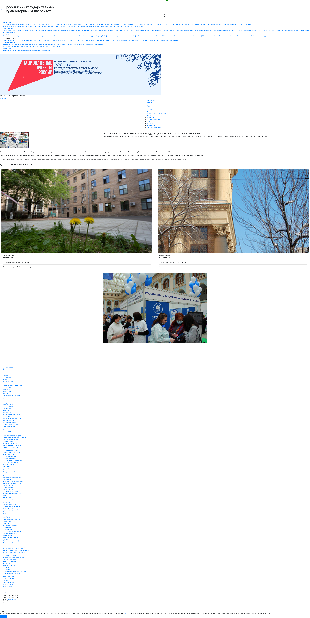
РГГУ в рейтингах (157, 24)
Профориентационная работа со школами (48, 30)
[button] (23, 76)
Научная (17, 50)
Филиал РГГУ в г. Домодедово (240, 30)
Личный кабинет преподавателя (13, 44)
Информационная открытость (232, 24)
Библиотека (141, 36)
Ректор (34, 24)
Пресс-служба (87, 24)
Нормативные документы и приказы (210, 24)
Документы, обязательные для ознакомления (163, 40)
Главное (149, 102)
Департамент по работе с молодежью (66, 36)
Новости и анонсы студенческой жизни (41, 36)
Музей (130, 24)
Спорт (149, 121)
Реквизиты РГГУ (248, 36)
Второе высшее (187, 30)
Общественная (36, 50)
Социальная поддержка (261, 36)
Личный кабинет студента (87, 36)
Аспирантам (102, 40)
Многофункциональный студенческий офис (123, 36)
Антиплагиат (55, 44)
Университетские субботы (90, 30)
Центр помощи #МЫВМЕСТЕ (136, 26)
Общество (150, 123)
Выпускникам (34, 40)
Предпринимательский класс (71, 30)
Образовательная (8, 50)
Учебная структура (66, 44)
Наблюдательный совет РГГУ (12, 385)
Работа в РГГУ (186, 24)
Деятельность (8, 48)
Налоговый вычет (11, 38)
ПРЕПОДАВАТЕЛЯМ (9, 556)
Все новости (151, 100)
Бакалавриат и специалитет (12, 474)
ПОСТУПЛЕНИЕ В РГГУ (10, 450)
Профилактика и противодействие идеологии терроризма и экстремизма (14, 439)
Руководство (47, 24)
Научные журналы (104, 24)
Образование (169, 36)
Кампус (44, 26)
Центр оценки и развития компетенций (85, 40)
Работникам (195, 24)
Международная (26, 50)
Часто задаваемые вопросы (117, 26)
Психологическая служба (114, 40)
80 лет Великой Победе (59, 24)
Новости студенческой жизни (13, 510)
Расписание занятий (9, 36)
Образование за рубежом (210, 36)
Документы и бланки (44, 44)
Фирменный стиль (35, 26)
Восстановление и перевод (48, 40)
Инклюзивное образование (283, 30)
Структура (71, 24)
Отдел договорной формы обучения (230, 36)
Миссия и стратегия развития (142, 24)
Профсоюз (82, 44)
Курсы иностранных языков (221, 30)
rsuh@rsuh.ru (12, 599)
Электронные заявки (53, 26)
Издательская (45, 50)
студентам (6, 34)
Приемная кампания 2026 (11, 30)
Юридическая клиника (10, 424)
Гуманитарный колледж (142, 30)
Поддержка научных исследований (32, 46)
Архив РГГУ (64, 26)
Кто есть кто (168, 24)
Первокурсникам (22, 36)
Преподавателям (8, 42)
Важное (149, 108)
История (95, 24)
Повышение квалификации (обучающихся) (188, 36)
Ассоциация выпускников (119, 24)
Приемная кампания (153, 112)
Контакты (72, 26)
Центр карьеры (151, 36)
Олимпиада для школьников (12, 468)
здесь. (125, 613)
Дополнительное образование (202, 30)
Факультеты (79, 24)
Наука (149, 115)
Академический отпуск (64, 40)
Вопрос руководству (101, 26)
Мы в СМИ (150, 110)
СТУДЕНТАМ (7, 502)
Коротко (149, 106)
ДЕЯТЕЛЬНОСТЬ (8, 576)
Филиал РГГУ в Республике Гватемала (262, 30)
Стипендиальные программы (12, 40)
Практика (145, 40)
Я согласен (4, 616)
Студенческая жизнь (153, 119)
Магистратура (7, 476)
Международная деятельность (156, 113)
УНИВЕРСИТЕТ (8, 368)
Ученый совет (176, 24)
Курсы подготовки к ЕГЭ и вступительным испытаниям (116, 30)
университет (7, 22)
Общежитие (26, 40)
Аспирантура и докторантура (172, 30)
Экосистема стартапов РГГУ (132, 40)
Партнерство (151, 125)
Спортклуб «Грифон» (102, 36)
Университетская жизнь (154, 127)
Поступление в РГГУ (10, 28)
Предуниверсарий (156, 30)
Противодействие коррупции (84, 26)
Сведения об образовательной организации (17, 24)
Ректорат (40, 24)
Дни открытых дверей (27, 30)
